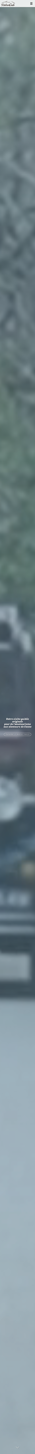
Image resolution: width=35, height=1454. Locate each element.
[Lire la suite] (17, 1448)
